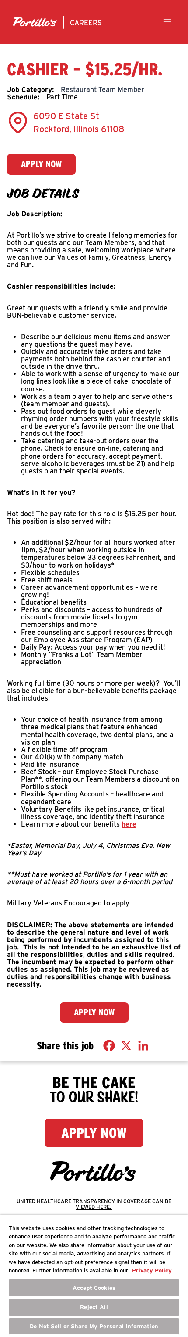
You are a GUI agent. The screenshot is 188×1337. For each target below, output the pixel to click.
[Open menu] (167, 21)
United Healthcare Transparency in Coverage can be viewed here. (94, 1204)
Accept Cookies (94, 1288)
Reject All (94, 1307)
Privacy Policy (152, 1270)
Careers (86, 23)
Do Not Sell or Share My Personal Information (94, 1326)
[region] (94, 1276)
